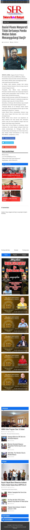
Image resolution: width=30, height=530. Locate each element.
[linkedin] (21, 1)
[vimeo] (11, 1)
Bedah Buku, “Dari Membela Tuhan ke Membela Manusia (16, 453)
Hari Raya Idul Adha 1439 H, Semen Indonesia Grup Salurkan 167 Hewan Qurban (18, 500)
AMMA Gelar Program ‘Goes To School (12, 429)
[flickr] (15, 1)
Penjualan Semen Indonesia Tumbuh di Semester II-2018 (17, 508)
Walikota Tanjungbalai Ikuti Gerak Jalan (17, 492)
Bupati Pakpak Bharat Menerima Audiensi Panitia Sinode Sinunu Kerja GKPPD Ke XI (14, 483)
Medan (17, 42)
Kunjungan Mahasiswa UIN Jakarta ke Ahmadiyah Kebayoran (16, 437)
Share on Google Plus (10, 147)
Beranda (16, 250)
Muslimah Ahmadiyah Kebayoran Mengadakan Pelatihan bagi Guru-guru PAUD (17, 445)
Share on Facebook (9, 138)
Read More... (12, 431)
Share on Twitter (9, 142)
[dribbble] (18, 1)
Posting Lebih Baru (5, 250)
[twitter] (8, 1)
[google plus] (25, 1)
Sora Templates (12, 527)
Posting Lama (25, 250)
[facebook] (4, 1)
